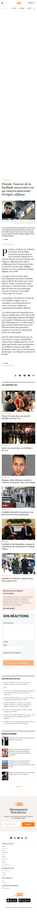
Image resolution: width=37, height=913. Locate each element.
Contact (4, 882)
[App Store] (12, 900)
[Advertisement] (18, 94)
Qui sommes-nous (6, 870)
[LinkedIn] (22, 838)
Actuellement (5, 8)
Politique (13, 8)
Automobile (5, 858)
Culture (3, 854)
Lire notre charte (9, 608)
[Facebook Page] (11, 838)
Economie (21, 8)
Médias (3, 856)
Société (29, 8)
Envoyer (28, 824)
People (3, 860)
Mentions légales (6, 888)
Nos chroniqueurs (6, 865)
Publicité (4, 872)
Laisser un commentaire (18, 663)
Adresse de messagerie (12, 653)
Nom (5, 645)
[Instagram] (26, 838)
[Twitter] (15, 838)
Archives (4, 874)
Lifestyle (4, 863)
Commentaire (8, 623)
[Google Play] (24, 900)
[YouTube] (18, 838)
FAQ (3, 880)
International (6, 180)
